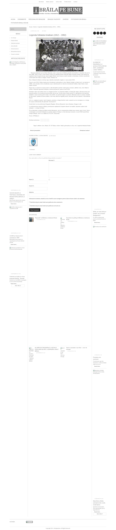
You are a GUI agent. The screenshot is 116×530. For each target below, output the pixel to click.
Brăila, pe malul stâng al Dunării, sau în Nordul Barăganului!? (99, 213)
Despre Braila (14, 40)
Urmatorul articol (85, 130)
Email (31, 186)
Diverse (65, 19)
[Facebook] (41, 120)
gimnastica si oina (69, 125)
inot (76, 125)
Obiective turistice (15, 43)
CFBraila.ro (36, 115)
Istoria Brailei (14, 46)
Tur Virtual (13, 38)
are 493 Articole (52, 135)
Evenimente (22, 19)
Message (51, 160)
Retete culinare (49, 1)
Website (31, 192)
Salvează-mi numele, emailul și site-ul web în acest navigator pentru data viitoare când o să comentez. (57, 198)
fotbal (62, 125)
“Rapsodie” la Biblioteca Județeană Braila (46, 218)
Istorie (35, 26)
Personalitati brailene (37, 19)
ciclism (58, 125)
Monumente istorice (16, 51)
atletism (39, 125)
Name (31, 179)
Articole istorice (15, 49)
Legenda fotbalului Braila (84, 125)
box (43, 125)
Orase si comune (15, 54)
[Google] (47, 120)
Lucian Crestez (43, 135)
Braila (46, 125)
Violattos (31, 94)
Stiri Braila (41, 1)
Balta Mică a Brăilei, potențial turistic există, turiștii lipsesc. (99, 502)
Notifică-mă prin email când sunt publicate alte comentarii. (46, 202)
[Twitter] (44, 120)
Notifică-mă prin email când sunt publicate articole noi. (45, 206)
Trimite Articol (67, 1)
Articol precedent (35, 130)
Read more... (97, 77)
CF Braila (53, 125)
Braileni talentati (54, 19)
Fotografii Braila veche (19, 23)
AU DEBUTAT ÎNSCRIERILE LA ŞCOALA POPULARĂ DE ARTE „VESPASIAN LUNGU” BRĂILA (47, 349)
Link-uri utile (59, 1)
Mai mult (100, 514)
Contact (75, 1)
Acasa (13, 19)
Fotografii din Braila (78, 19)
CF (49, 125)
